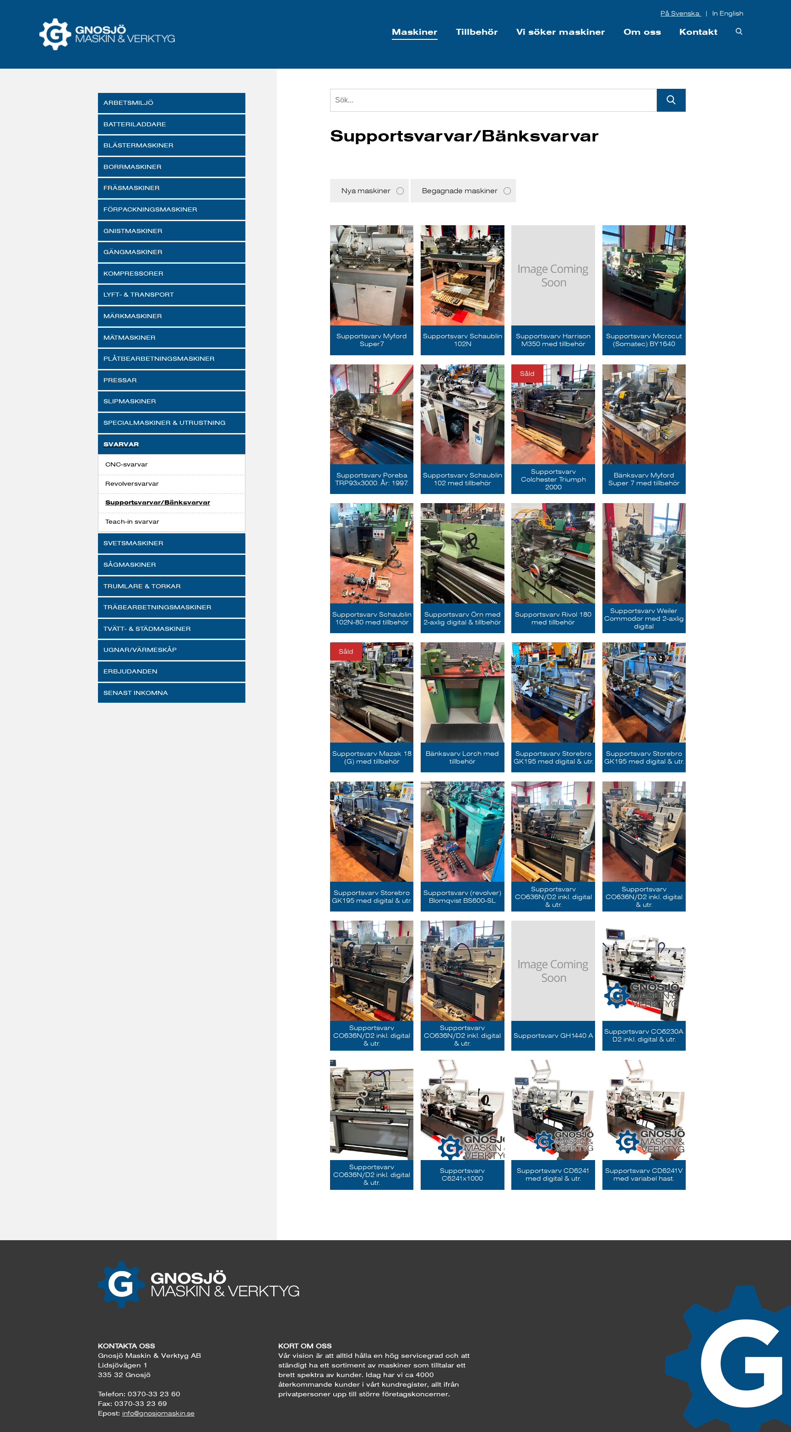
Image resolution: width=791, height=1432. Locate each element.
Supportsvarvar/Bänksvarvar (157, 502)
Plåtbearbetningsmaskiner (159, 358)
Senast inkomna (135, 692)
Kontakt (698, 32)
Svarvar (121, 444)
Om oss (642, 32)
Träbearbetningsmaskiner (157, 607)
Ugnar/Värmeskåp (140, 649)
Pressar (120, 380)
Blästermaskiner (138, 145)
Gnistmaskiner (133, 230)
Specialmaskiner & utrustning (164, 422)
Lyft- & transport (138, 294)
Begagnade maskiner (460, 191)
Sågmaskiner (129, 564)
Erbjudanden (130, 671)
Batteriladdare (134, 124)
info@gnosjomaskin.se (158, 1413)
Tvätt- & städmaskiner (147, 628)
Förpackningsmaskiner (150, 209)
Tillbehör (477, 32)
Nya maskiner (365, 191)
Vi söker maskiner (560, 32)
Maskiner (415, 32)
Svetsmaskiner (133, 543)
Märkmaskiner (132, 316)
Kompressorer (133, 273)
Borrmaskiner (132, 166)
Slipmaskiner (129, 401)
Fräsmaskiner (131, 187)
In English (727, 13)
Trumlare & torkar (142, 586)
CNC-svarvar (126, 464)
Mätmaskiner (129, 337)
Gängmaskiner (133, 251)
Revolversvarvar (132, 483)
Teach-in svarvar (132, 521)
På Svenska (681, 13)
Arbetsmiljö (128, 102)
